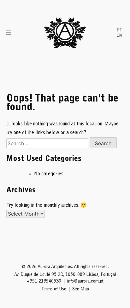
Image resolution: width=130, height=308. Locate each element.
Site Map (80, 289)
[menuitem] (119, 30)
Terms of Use (53, 289)
